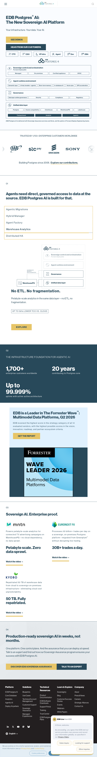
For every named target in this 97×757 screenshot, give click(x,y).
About (77, 692)
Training (43, 710)
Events (59, 705)
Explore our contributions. (64, 162)
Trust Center (44, 714)
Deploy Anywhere (12, 706)
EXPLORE (21, 327)
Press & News (80, 695)
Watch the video (13, 561)
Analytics (8, 699)
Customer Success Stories (64, 700)
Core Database (11, 695)
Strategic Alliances (82, 703)
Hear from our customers (26, 47)
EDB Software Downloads (45, 702)
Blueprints (26, 692)
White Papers (62, 712)
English (12, 733)
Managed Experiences (27, 715)
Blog (59, 695)
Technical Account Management (29, 700)
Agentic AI (9, 703)
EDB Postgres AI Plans (46, 718)
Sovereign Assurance (26, 709)
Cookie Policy (39, 748)
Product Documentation (46, 696)
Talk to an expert (72, 666)
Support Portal (45, 707)
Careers (78, 699)
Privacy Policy (26, 748)
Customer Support (29, 705)
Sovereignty (61, 692)
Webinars (60, 708)
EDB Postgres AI (11, 692)
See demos (17, 39)
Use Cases (26, 695)
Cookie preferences (38, 753)
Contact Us (79, 706)
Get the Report (26, 436)
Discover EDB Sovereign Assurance (31, 666)
